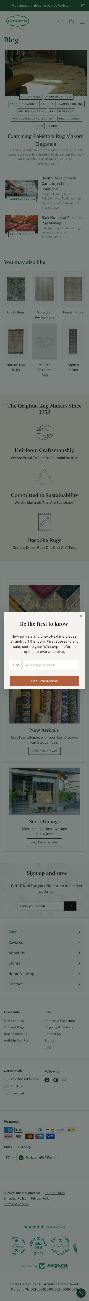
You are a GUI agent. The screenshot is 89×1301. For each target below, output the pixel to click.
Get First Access (44, 681)
